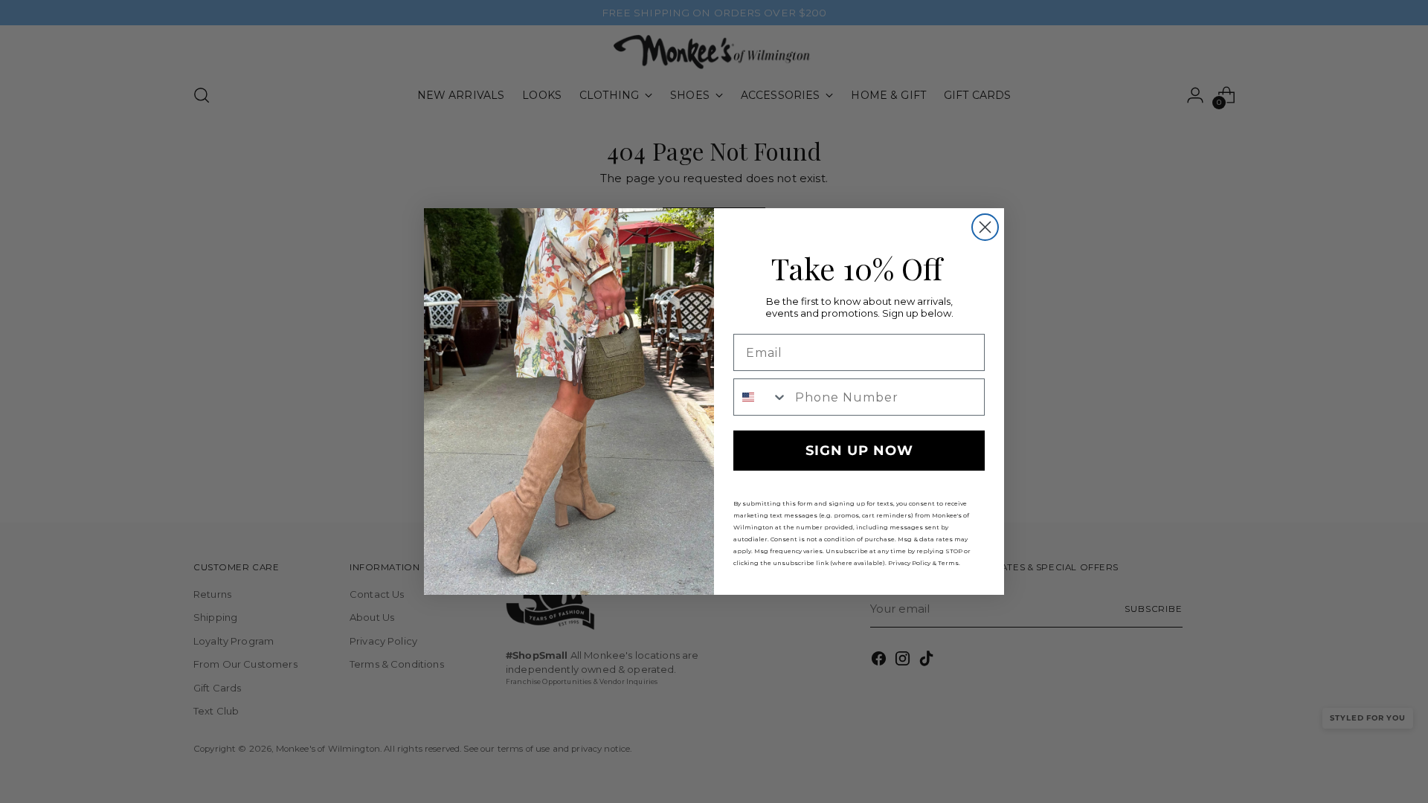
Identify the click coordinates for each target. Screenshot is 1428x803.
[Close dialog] (985, 227)
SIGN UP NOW (859, 450)
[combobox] (761, 397)
